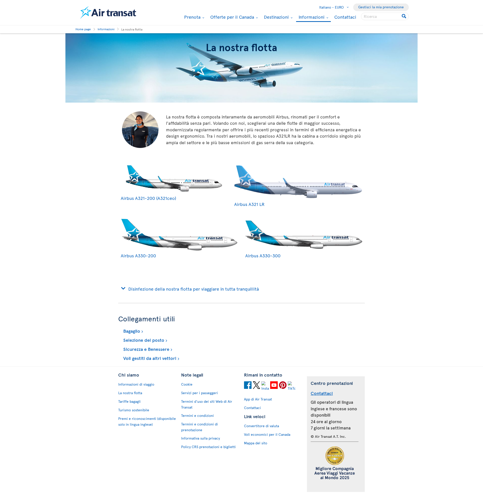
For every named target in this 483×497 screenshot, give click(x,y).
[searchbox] (385, 16)
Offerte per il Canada (231, 17)
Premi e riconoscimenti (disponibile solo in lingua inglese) (147, 421)
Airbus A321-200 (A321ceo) (148, 198)
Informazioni (311, 17)
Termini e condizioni (197, 415)
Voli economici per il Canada (267, 434)
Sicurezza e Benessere (145, 349)
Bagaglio (131, 331)
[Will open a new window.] (248, 385)
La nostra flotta (130, 392)
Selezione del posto (143, 340)
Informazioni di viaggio (136, 384)
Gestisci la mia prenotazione (381, 7)
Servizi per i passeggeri (199, 392)
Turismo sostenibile (133, 410)
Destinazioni (275, 17)
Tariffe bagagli (129, 401)
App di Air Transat (258, 399)
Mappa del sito (255, 443)
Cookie (186, 384)
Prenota (192, 17)
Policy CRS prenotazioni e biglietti (208, 446)
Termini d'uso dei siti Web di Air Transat (206, 404)
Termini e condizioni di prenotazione (199, 427)
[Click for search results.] (404, 16)
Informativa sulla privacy (200, 438)
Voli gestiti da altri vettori (149, 358)
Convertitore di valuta (261, 425)
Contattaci (345, 17)
